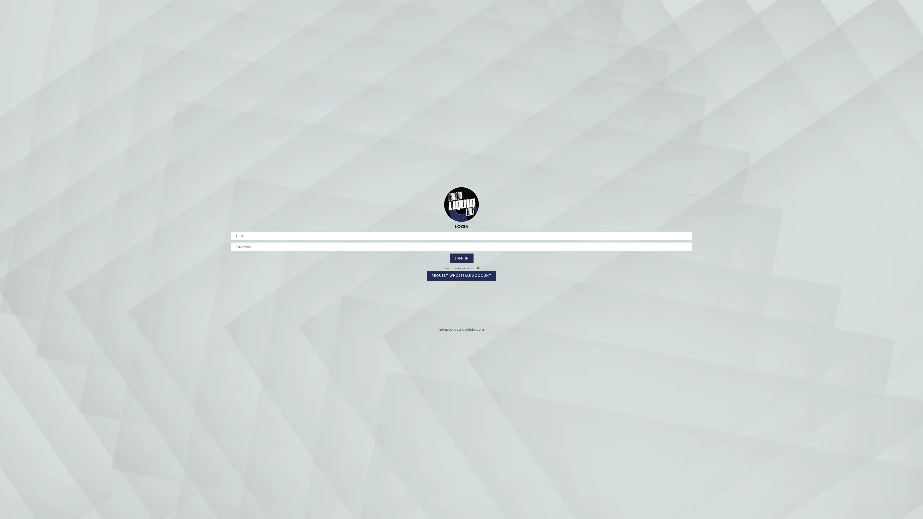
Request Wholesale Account (461, 275)
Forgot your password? (461, 268)
